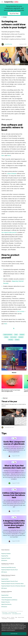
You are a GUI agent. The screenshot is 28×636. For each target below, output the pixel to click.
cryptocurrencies (8, 334)
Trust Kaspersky (11, 618)
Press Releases (4, 618)
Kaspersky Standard (5, 553)
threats (5, 17)
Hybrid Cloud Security (6, 604)
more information (11, 630)
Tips (15, 438)
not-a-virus (20, 311)
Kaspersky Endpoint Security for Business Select (12, 583)
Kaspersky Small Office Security (8, 567)
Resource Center (21, 617)
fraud (16, 334)
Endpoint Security (5, 602)
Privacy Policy (4, 612)
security (11, 339)
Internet (22, 334)
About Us (8, 617)
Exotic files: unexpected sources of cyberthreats (14, 443)
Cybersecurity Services (6, 597)
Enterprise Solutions (6, 591)
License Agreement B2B (16, 613)
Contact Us (3, 617)
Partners (12, 617)
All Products (4, 572)
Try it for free (14, 13)
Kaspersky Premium (5, 558)
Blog (16, 617)
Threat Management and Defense (9, 599)
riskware (21, 337)
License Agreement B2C (6, 613)
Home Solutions (5, 549)
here (2, 155)
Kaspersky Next (4, 579)
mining (6, 337)
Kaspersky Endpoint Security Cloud (9, 569)
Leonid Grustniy (8, 44)
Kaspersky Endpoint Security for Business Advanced (13, 585)
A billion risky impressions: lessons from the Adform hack (14, 495)
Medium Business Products (8, 575)
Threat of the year (9, 401)
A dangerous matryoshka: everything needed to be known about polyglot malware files (14, 524)
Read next (5, 398)
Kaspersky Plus (4, 555)
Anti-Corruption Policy (12, 612)
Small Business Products (7, 563)
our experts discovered (8, 232)
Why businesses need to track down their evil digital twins (10, 390)
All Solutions (4, 560)
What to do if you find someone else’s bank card (14, 467)
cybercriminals (11, 173)
